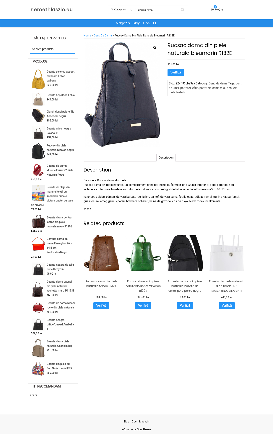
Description (165, 157)
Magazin (123, 23)
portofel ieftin (189, 88)
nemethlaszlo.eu (52, 10)
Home (87, 35)
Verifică (175, 72)
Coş (146, 23)
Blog (136, 23)
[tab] (166, 157)
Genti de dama (103, 35)
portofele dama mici (212, 88)
